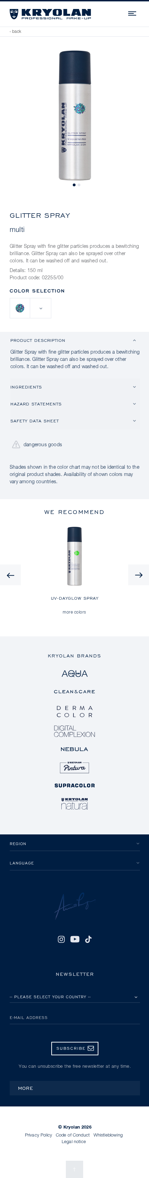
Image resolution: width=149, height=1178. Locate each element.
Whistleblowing (108, 1135)
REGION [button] (18, 843)
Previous (10, 574)
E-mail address (29, 1017)
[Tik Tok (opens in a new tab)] (88, 939)
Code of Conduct (73, 1135)
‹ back (15, 32)
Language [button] (22, 863)
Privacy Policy (38, 1135)
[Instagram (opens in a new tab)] (61, 939)
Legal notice (74, 1142)
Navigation (132, 12)
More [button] (25, 1088)
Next (138, 574)
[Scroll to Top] (74, 1169)
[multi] (20, 308)
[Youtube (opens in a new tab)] (74, 939)
